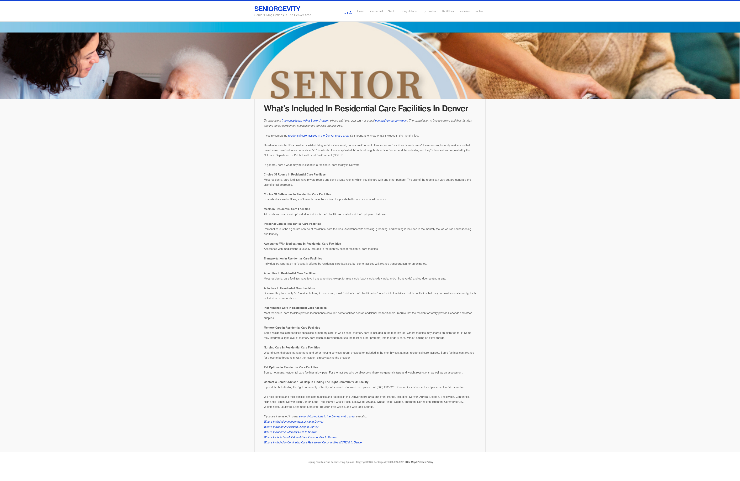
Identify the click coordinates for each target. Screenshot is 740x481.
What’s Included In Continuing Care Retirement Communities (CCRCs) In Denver (313, 442)
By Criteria (448, 11)
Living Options (408, 11)
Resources (464, 11)
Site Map (411, 462)
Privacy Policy (425, 462)
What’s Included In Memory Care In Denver (290, 432)
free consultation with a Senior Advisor (305, 120)
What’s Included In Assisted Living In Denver (291, 427)
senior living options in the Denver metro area (327, 416)
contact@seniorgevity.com (391, 120)
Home (360, 11)
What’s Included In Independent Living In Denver (293, 421)
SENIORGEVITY (277, 8)
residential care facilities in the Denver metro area (318, 135)
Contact (479, 11)
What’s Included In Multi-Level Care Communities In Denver (300, 437)
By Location (429, 11)
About (391, 11)
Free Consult (376, 11)
